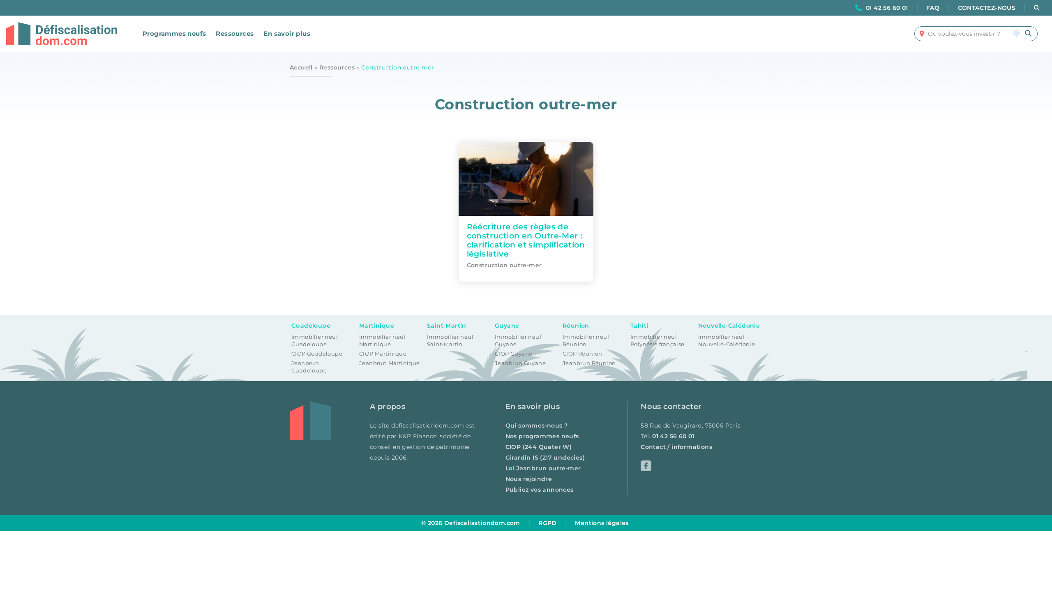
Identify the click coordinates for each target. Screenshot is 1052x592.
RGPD (547, 523)
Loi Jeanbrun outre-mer (543, 468)
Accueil (301, 67)
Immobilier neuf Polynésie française (657, 340)
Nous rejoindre (528, 479)
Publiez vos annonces (539, 489)
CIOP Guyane (513, 354)
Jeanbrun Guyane (520, 363)
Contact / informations (676, 447)
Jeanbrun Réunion (589, 363)
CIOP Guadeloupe (316, 354)
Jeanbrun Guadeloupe (309, 367)
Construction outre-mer (504, 265)
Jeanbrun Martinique (389, 363)
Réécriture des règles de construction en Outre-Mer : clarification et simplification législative (526, 240)
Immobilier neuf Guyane (518, 340)
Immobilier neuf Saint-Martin (450, 340)
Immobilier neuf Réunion (586, 340)
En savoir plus (286, 33)
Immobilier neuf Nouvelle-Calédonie (726, 340)
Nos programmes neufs (542, 436)
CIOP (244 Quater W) (538, 447)
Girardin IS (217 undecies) (545, 457)
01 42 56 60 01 (887, 8)
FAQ (932, 8)
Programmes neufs (174, 33)
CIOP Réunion (582, 354)
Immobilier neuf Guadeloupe (314, 340)
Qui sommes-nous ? (536, 425)
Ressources (235, 33)
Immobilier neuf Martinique (382, 340)
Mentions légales (601, 523)
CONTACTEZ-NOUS (987, 8)
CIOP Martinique (382, 354)
